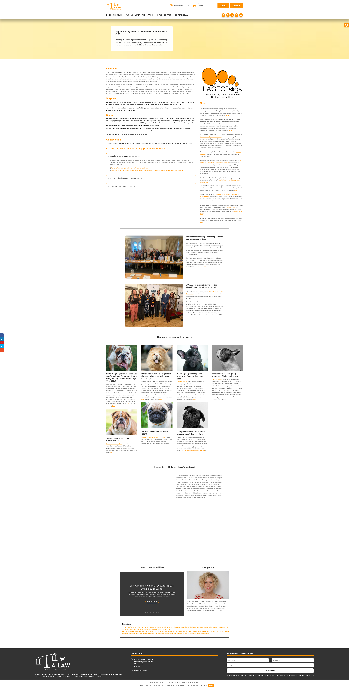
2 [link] (147, 612)
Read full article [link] (202, 267)
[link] (346, 25)
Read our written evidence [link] (114, 444)
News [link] (159, 15)
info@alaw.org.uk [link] (182, 5)
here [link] (235, 190)
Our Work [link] (128, 15)
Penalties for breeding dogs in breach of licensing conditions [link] (129, 168)
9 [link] (158, 612)
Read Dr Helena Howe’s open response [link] (193, 450)
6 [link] (153, 612)
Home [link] (108, 15)
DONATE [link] (236, 5)
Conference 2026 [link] (182, 15)
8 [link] (156, 612)
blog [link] (227, 115)
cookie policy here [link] (201, 685)
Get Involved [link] (140, 15)
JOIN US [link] (223, 5)
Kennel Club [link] (231, 207)
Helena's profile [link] (152, 602)
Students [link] (151, 15)
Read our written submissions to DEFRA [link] (153, 437)
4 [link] (150, 612)
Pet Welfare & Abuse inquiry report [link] (210, 137)
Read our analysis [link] (182, 382)
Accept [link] (211, 685)
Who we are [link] (117, 15)
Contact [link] (167, 15)
